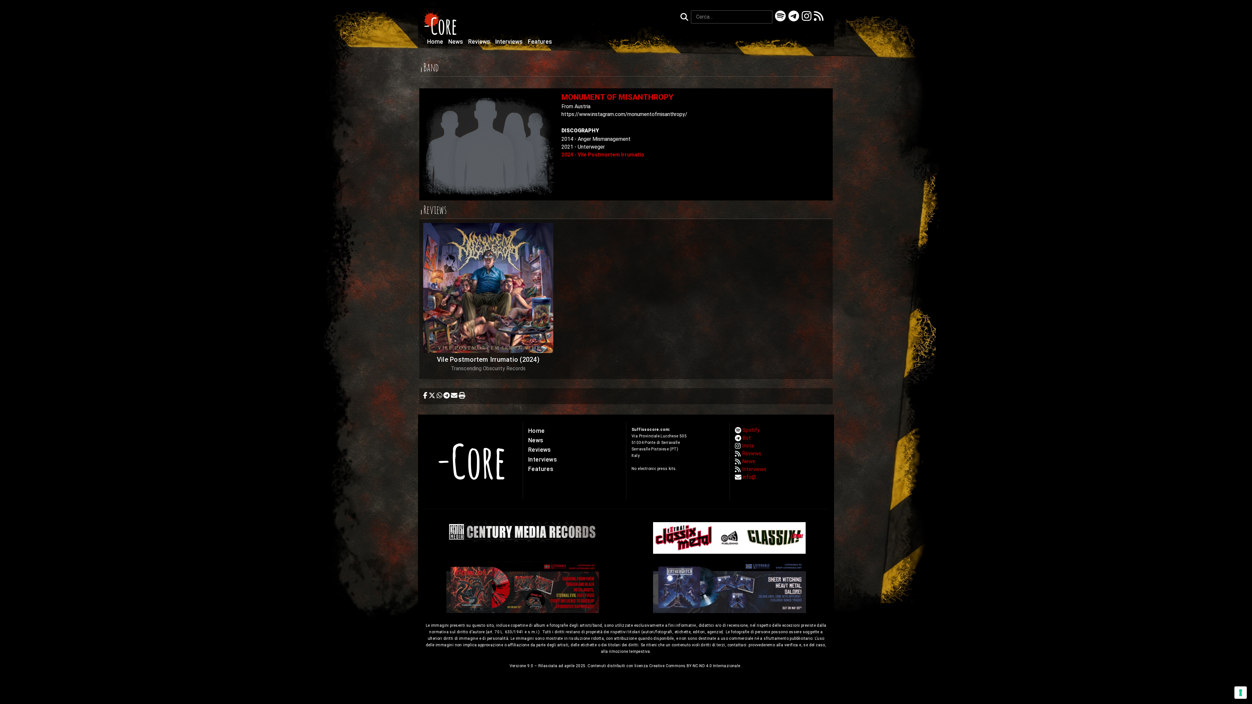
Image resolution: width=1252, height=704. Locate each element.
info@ (749, 477)
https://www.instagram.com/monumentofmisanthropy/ (624, 114)
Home (435, 41)
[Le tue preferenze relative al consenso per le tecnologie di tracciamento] (1240, 692)
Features (540, 41)
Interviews (509, 41)
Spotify (751, 430)
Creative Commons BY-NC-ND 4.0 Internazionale (695, 666)
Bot (746, 438)
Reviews (479, 41)
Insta (748, 446)
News (456, 41)
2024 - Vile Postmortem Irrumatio (602, 155)
